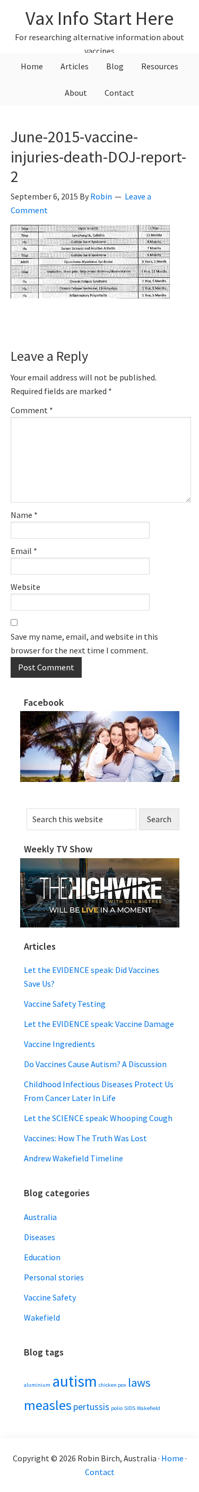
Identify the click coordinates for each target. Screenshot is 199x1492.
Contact (100, 1472)
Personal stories (54, 1277)
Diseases (39, 1237)
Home (172, 1458)
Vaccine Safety (50, 1297)
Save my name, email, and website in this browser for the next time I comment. (84, 643)
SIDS (129, 1408)
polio (117, 1408)
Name (24, 515)
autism (74, 1381)
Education (42, 1257)
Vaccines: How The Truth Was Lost (85, 1138)
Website (25, 586)
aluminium (37, 1384)
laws (139, 1382)
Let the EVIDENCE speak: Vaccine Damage (99, 1023)
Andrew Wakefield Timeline (73, 1158)
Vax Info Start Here (99, 18)
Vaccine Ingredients (59, 1044)
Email (24, 550)
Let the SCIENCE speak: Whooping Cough (98, 1118)
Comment (32, 410)
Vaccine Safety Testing (65, 1003)
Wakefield (42, 1317)
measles (48, 1405)
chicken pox (112, 1384)
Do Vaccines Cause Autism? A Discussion (95, 1064)
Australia (40, 1217)
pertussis (91, 1407)
